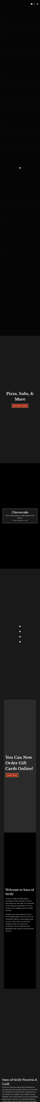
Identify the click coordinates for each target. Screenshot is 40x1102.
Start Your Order (20, 406)
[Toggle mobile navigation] (37, 4)
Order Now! (12, 775)
